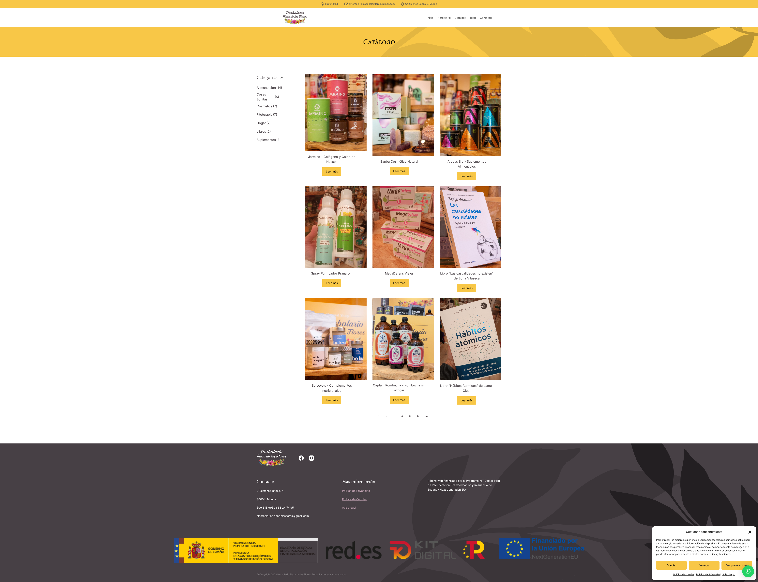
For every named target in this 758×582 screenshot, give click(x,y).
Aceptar (671, 565)
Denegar (704, 565)
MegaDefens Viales (399, 273)
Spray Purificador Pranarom (332, 273)
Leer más (332, 171)
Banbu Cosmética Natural (399, 161)
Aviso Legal (728, 574)
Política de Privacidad (708, 574)
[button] (750, 532)
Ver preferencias (736, 565)
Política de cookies (683, 574)
